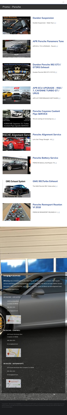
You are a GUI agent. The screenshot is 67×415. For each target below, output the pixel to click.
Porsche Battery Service (45, 157)
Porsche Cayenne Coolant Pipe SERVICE (46, 112)
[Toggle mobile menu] (63, 2)
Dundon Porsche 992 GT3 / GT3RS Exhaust (47, 66)
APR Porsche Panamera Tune (48, 41)
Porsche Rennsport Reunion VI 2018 (47, 206)
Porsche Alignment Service (47, 134)
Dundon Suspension (43, 17)
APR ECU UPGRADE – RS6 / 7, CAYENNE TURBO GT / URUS (47, 90)
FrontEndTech (18, 403)
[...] (55, 23)
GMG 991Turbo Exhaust (45, 181)
